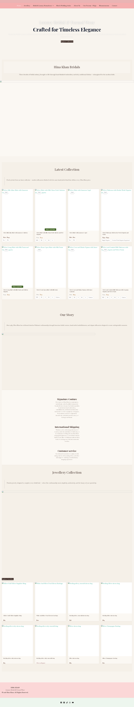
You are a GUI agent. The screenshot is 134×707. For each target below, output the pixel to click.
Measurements (104, 6)
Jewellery (27, 6)
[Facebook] (61, 702)
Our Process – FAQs (89, 6)
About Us (77, 6)
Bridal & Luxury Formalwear (42, 6)
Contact (114, 6)
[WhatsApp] (70, 702)
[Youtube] (73, 702)
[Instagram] (64, 702)
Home (19, 6)
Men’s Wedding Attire (63, 6)
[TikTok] (67, 702)
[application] (53, 5)
